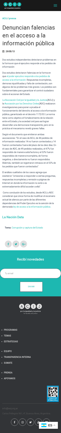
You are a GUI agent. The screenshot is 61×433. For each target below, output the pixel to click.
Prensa (12, 18)
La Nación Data (13, 217)
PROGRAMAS (10, 330)
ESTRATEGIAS (11, 341)
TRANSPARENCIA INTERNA (17, 357)
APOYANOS (9, 378)
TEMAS (7, 335)
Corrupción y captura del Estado (27, 227)
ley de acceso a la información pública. (32, 206)
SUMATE (8, 363)
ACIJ (4, 18)
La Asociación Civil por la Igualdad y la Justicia (24, 100)
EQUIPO (8, 351)
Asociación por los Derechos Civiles (22, 103)
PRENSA (8, 372)
